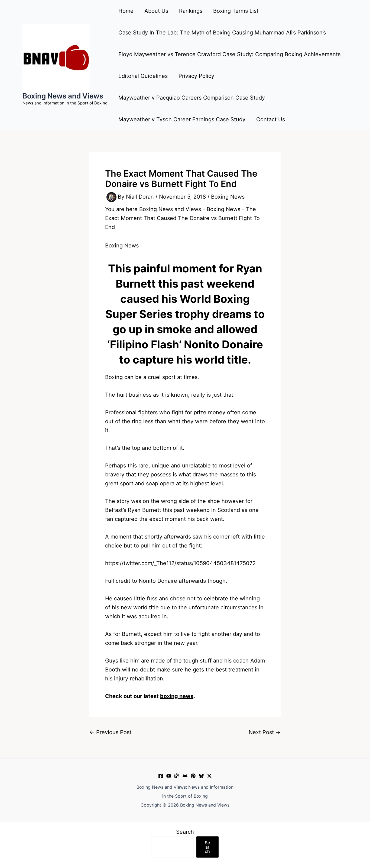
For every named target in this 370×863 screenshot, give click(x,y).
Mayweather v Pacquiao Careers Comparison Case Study (191, 97)
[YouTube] (168, 775)
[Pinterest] (193, 775)
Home (126, 11)
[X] (209, 775)
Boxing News (228, 196)
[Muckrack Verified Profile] (176, 775)
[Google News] (185, 775)
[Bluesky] (201, 775)
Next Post (265, 732)
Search (185, 832)
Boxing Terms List (235, 11)
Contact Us (270, 119)
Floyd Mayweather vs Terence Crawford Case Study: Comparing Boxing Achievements (229, 54)
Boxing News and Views (62, 96)
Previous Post (110, 732)
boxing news (176, 696)
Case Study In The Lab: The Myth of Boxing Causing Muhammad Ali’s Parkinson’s (222, 32)
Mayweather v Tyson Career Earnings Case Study (181, 119)
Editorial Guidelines (143, 76)
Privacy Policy (196, 76)
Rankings (190, 11)
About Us (156, 11)
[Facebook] (160, 775)
